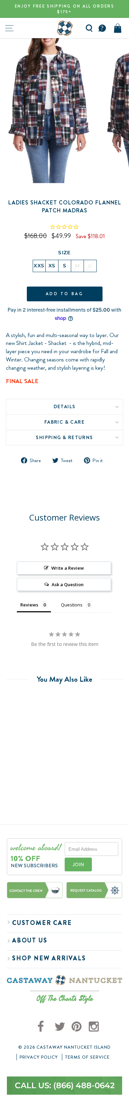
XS (52, 266)
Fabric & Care (64, 421)
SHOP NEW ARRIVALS (49, 958)
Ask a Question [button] (68, 584)
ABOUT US (29, 940)
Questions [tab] (72, 605)
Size (64, 252)
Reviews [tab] (29, 605)
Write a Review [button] (67, 568)
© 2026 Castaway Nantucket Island (64, 1047)
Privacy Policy (39, 1057)
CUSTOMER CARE (42, 922)
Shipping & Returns (64, 437)
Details (65, 406)
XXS (39, 266)
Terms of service (87, 1057)
